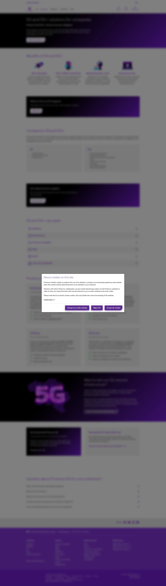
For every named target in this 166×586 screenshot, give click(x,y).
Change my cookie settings (77, 308)
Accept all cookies (113, 308)
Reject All (97, 308)
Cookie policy (48, 299)
